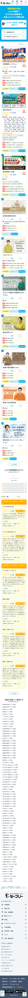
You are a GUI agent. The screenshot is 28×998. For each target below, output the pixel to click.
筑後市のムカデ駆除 (8, 813)
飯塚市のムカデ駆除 (8, 712)
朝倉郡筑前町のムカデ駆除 (9, 704)
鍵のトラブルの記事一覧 (6, 954)
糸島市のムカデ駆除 (8, 714)
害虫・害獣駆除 (11, 886)
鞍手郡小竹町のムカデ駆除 (9, 784)
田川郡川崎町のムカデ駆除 (9, 799)
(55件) (14, 112)
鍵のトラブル (8, 916)
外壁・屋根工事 (8, 938)
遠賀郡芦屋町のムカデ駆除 (9, 728)
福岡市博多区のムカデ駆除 (9, 845)
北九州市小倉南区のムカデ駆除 (10, 767)
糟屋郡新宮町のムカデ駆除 (9, 750)
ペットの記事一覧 (5, 968)
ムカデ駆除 (5, 521)
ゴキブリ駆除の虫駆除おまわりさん (13, 293)
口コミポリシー (5, 984)
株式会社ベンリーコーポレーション (13, 441)
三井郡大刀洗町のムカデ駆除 (10, 857)
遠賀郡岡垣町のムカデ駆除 (9, 731)
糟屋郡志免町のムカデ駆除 (9, 748)
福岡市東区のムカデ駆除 (9, 847)
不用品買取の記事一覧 (6, 962)
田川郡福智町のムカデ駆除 (9, 806)
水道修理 (6, 905)
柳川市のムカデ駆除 (8, 874)
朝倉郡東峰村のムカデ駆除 (9, 707)
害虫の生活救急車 (9, 402)
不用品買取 (7, 927)
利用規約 (20, 981)
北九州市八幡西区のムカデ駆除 (10, 774)
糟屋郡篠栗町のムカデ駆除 (9, 745)
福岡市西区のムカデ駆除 (9, 842)
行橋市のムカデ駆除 (8, 881)
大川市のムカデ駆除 (8, 719)
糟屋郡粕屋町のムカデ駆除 (9, 743)
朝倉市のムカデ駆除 (8, 709)
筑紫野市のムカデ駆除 (8, 816)
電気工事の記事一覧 (5, 949)
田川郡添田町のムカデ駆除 (9, 803)
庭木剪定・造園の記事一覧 (7, 965)
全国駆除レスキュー (10, 64)
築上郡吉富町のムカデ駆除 (9, 823)
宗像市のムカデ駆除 (8, 871)
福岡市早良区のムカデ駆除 (9, 835)
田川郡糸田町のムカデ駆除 (9, 794)
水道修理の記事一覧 (5, 946)
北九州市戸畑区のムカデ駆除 (10, 770)
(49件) (14, 174)
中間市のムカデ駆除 (8, 828)
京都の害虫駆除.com (11, 367)
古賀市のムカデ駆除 (8, 789)
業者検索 (17, 4)
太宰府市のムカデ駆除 (8, 811)
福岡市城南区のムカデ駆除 (9, 837)
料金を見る (5, 88)
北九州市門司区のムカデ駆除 (10, 772)
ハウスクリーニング (10, 923)
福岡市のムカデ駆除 (8, 833)
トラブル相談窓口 (13, 981)
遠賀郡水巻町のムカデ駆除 (9, 736)
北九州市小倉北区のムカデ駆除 (10, 765)
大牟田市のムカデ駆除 (8, 724)
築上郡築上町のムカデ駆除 (9, 820)
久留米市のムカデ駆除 (8, 787)
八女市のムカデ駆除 (8, 878)
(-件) (12, 219)
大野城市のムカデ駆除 (8, 721)
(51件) (14, 67)
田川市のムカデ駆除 (8, 808)
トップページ (3, 886)
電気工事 (6, 908)
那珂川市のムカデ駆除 (8, 825)
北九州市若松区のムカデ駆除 (10, 779)
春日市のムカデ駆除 (8, 738)
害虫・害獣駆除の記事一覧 (7, 952)
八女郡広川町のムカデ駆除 (9, 876)
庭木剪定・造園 (8, 931)
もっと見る (14, 464)
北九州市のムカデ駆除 (8, 762)
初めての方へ (5, 978)
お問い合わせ (5, 981)
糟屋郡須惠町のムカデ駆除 (9, 753)
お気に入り (21, 3)
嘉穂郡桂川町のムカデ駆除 (9, 757)
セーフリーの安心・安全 (14, 978)
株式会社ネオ (8, 332)
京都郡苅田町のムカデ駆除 (9, 862)
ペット (6, 935)
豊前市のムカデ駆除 (8, 854)
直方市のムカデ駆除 (8, 830)
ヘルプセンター (20, 987)
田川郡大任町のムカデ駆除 (9, 796)
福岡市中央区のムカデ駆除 (9, 840)
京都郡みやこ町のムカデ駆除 (10, 864)
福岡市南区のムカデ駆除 (9, 849)
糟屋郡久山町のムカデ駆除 (9, 755)
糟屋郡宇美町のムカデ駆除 (9, 741)
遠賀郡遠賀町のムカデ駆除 (9, 733)
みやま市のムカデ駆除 (8, 866)
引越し (6, 920)
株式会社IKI (7, 110)
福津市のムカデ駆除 (8, 852)
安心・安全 (12, 4)
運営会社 (23, 978)
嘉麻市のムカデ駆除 (8, 760)
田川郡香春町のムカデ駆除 (9, 801)
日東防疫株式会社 (9, 216)
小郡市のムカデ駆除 (8, 726)
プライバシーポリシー (15, 984)
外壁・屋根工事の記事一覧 (7, 971)
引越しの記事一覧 (5, 957)
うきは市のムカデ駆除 (8, 716)
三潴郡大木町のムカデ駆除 (9, 859)
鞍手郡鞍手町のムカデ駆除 (9, 782)
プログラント (8, 255)
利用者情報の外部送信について (8, 987)
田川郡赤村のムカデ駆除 (9, 791)
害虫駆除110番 (8, 172)
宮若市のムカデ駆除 (8, 869)
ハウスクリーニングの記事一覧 (7, 960)
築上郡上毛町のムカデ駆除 (9, 818)
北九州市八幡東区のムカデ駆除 (10, 777)
